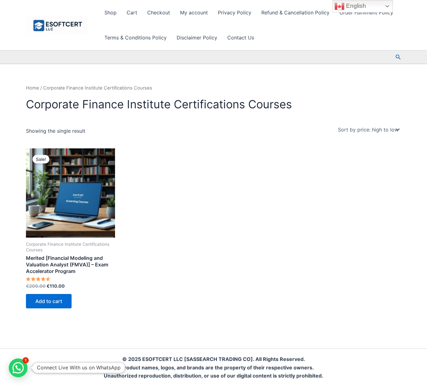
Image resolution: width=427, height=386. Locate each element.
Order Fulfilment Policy (366, 12)
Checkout (158, 12)
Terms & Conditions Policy (135, 37)
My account (194, 12)
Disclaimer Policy (197, 37)
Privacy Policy (234, 12)
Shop (110, 12)
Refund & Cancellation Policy (295, 12)
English (355, 6)
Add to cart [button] (48, 301)
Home (32, 88)
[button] (398, 57)
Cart (132, 12)
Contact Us (240, 37)
